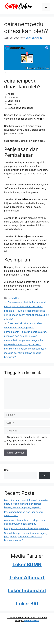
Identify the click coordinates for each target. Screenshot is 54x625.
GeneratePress (31, 620)
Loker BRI (27, 603)
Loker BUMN (27, 564)
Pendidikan (14, 298)
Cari (6, 470)
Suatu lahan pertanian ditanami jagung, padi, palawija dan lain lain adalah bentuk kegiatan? (26, 537)
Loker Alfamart (27, 577)
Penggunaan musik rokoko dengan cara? (26, 528)
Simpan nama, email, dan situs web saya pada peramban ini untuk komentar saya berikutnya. (27, 441)
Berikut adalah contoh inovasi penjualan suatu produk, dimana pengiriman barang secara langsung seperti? (26, 504)
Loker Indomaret (27, 590)
